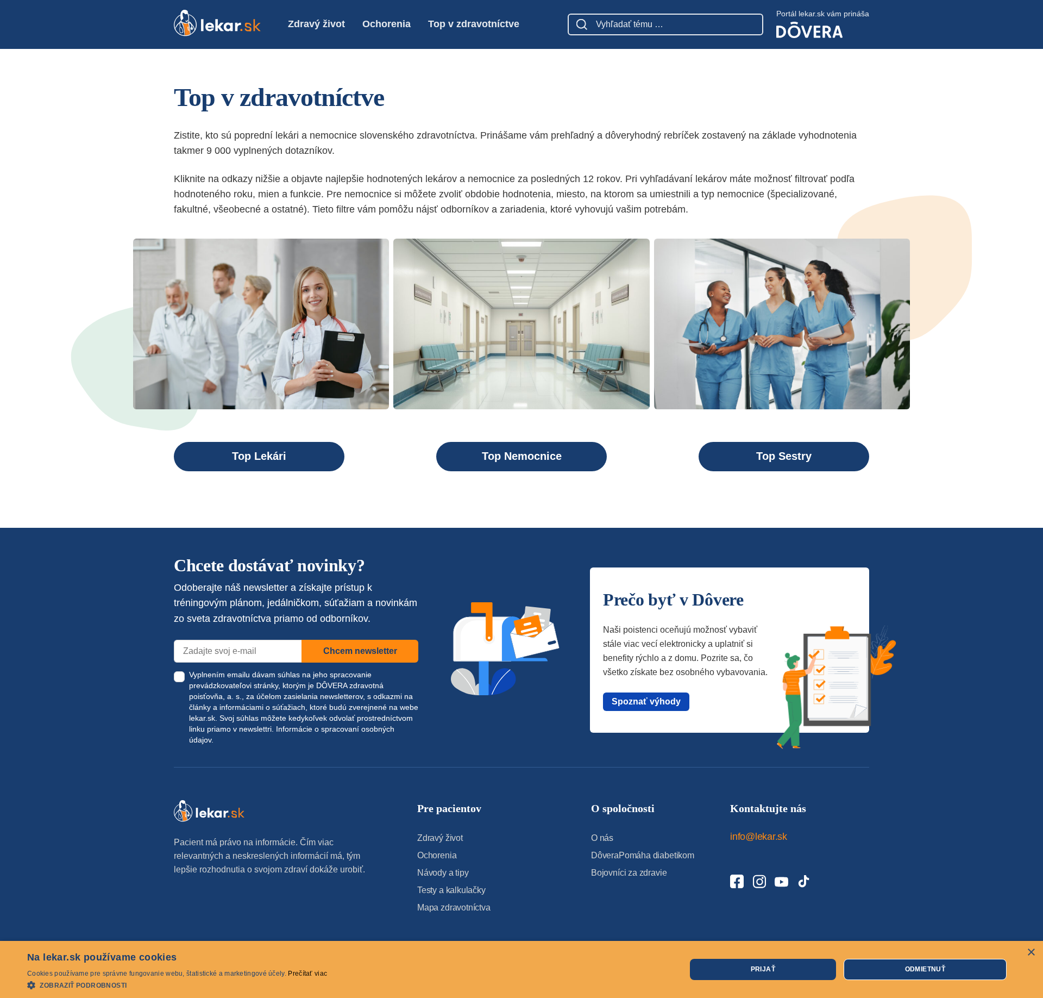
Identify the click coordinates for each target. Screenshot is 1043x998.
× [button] (1031, 953)
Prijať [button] (763, 969)
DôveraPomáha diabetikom (642, 855)
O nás (602, 838)
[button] (177, 985)
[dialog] (521, 969)
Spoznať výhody (646, 701)
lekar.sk (202, 718)
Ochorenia (386, 23)
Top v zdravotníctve (473, 23)
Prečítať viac (307, 973)
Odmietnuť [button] (925, 969)
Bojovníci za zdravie (629, 872)
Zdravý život (316, 23)
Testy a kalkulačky (451, 890)
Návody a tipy (443, 872)
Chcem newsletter (360, 651)
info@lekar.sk (758, 836)
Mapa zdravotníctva (454, 907)
